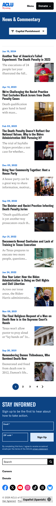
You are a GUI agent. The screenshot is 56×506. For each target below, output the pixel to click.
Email (6, 424)
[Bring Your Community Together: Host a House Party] (28, 180)
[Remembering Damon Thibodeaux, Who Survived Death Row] (28, 365)
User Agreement (9, 501)
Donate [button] (43, 6)
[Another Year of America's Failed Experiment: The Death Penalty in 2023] (28, 66)
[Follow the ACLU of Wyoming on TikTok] (35, 488)
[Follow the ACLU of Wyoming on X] (13, 488)
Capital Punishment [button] (28, 31)
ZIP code (7, 435)
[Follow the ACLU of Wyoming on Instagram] (27, 488)
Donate (6, 478)
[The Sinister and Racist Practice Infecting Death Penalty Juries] (28, 215)
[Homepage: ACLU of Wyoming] (12, 6)
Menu (30, 5)
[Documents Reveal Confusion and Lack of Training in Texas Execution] (28, 251)
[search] (51, 462)
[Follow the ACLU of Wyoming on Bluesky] (50, 488)
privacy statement (40, 449)
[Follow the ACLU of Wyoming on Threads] (42, 488)
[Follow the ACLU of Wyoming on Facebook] (5, 488)
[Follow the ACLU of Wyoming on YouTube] (20, 488)
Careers (7, 471)
